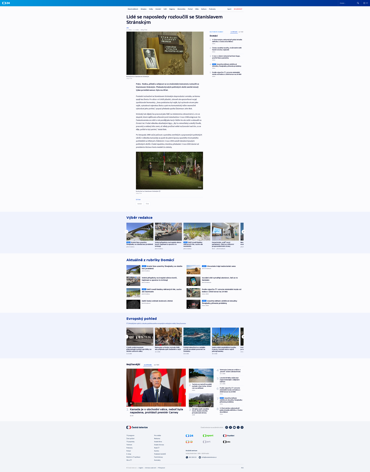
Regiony (172, 9)
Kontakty (157, 460)
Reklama (157, 438)
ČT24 (147, 204)
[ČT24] (6, 3)
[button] (169, 170)
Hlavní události (133, 9)
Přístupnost (161, 468)
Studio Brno (158, 442)
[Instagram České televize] (226, 427)
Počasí (190, 9)
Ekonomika (181, 9)
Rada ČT (157, 448)
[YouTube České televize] (234, 427)
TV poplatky (130, 442)
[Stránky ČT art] (206, 442)
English (141, 468)
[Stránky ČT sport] (208, 435)
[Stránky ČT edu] (226, 442)
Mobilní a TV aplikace (133, 457)
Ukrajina (143, 9)
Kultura (203, 9)
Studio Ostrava (159, 445)
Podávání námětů (160, 454)
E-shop (128, 454)
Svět (165, 9)
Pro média (157, 435)
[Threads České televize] (242, 427)
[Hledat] (358, 3)
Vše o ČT (129, 460)
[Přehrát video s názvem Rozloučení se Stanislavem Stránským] (169, 170)
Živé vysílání (130, 438)
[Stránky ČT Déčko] (189, 442)
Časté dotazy (158, 457)
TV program (130, 435)
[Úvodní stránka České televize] (137, 427)
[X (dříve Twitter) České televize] (238, 427)
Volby (151, 9)
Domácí (158, 9)
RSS (242, 468)
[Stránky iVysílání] (228, 435)
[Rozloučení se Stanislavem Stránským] (165, 53)
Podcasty (212, 9)
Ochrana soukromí (150, 468)
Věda (197, 9)
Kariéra (156, 451)
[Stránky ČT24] (189, 435)
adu (127, 28)
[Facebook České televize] (230, 427)
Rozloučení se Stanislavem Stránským (147, 191)
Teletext (129, 445)
